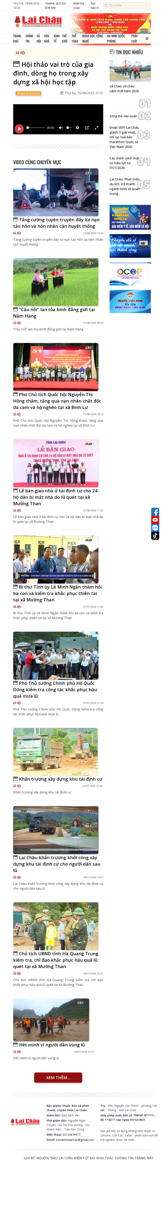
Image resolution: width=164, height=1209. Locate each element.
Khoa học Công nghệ (92, 38)
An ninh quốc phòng (116, 38)
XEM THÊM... (58, 1077)
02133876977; (72, 1134)
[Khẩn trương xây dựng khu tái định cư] (55, 751)
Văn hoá (46, 38)
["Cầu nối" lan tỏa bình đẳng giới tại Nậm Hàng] (55, 282)
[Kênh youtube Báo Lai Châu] (155, 520)
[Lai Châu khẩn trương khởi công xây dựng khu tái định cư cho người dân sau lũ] (55, 830)
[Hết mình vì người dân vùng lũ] (51, 1020)
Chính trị (29, 38)
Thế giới (64, 38)
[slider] (35, 127)
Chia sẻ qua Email (29, 93)
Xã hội (39, 38)
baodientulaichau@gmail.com (75, 1140)
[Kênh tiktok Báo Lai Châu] (155, 536)
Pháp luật (134, 38)
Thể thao (75, 38)
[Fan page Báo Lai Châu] (155, 512)
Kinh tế (57, 38)
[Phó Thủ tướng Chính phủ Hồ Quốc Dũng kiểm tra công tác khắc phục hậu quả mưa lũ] (55, 656)
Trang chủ (17, 38)
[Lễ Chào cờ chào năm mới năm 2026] (130, 69)
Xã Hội (20, 52)
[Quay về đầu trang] (155, 1199)
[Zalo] (155, 528)
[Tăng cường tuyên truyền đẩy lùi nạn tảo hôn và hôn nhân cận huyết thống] (55, 192)
